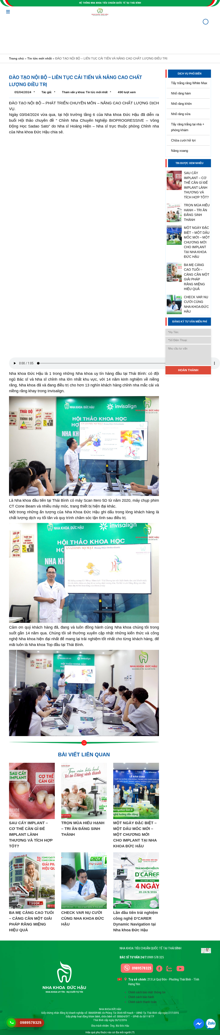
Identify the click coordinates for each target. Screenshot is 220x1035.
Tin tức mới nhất (39, 58)
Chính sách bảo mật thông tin (146, 992)
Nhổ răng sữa (180, 114)
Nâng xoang (179, 150)
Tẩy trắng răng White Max (189, 83)
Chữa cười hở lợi (183, 140)
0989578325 (141, 968)
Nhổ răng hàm (181, 93)
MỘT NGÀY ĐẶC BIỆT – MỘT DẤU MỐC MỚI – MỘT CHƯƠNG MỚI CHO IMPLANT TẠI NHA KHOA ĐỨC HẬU (197, 242)
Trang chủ (16, 58)
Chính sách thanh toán (142, 1002)
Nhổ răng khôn (181, 103)
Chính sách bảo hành (141, 997)
